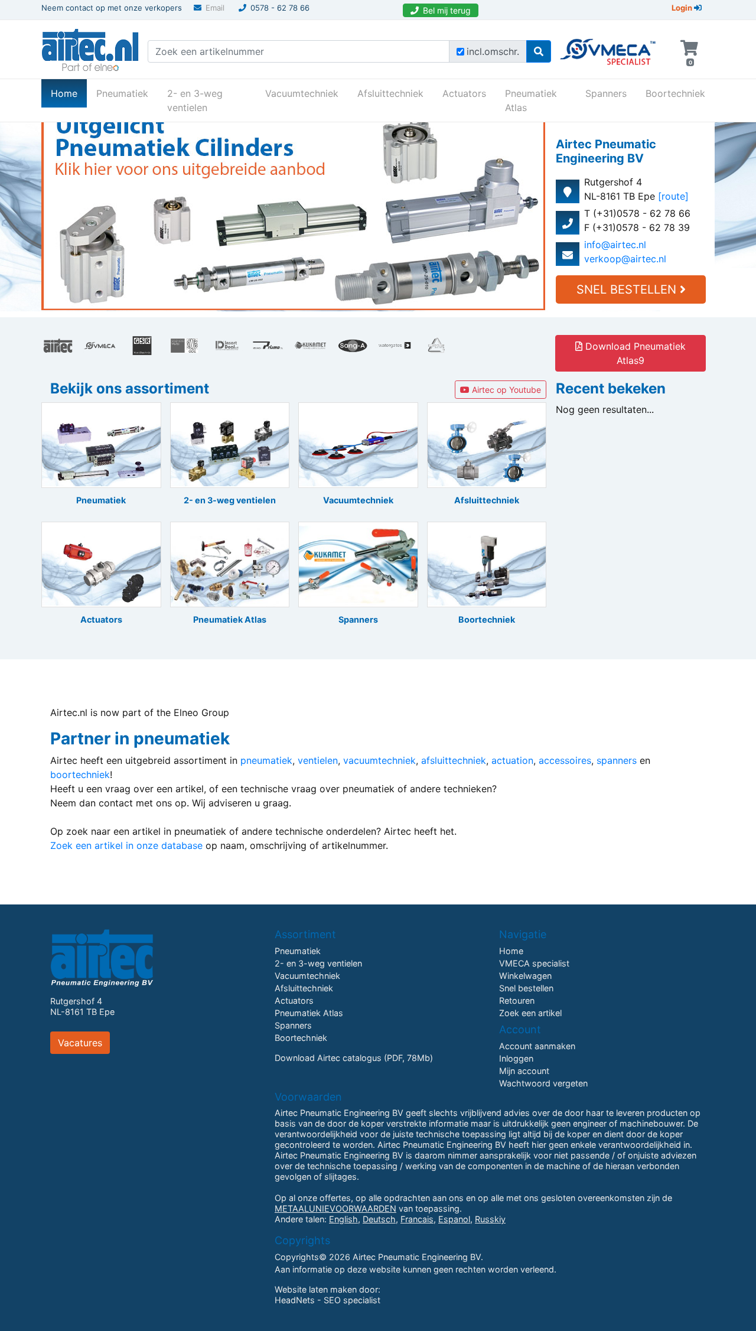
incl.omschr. (493, 51)
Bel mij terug (447, 10)
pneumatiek (266, 760)
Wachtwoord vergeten (543, 1083)
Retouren (517, 1000)
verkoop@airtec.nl (625, 259)
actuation (512, 760)
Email (215, 7)
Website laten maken (316, 1289)
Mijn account (524, 1071)
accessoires (565, 760)
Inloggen (516, 1058)
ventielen (318, 760)
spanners (617, 760)
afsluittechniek (453, 760)
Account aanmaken (537, 1046)
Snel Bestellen (628, 289)
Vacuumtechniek (301, 93)
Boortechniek (675, 93)
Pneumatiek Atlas (531, 100)
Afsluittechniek (390, 93)
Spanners (606, 93)
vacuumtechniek (379, 760)
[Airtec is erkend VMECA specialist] (608, 47)
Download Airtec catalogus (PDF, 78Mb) (354, 1058)
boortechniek (80, 774)
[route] (673, 196)
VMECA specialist (534, 963)
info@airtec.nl (615, 244)
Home (69, 93)
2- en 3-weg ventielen (195, 100)
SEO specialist (352, 1300)
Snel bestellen (526, 988)
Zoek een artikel (530, 1013)
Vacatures (80, 1043)
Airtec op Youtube (505, 390)
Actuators (464, 93)
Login (683, 7)
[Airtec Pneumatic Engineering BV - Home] (90, 48)
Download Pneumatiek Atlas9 (634, 353)
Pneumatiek (122, 93)
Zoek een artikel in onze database (126, 845)
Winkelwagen (525, 976)
